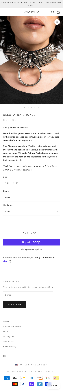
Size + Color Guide (12, 326)
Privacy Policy (9, 346)
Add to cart (31, 233)
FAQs (5, 331)
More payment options (31, 249)
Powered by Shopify (43, 371)
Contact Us (8, 341)
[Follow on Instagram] (4, 355)
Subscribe (14, 304)
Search (6, 321)
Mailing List (8, 336)
